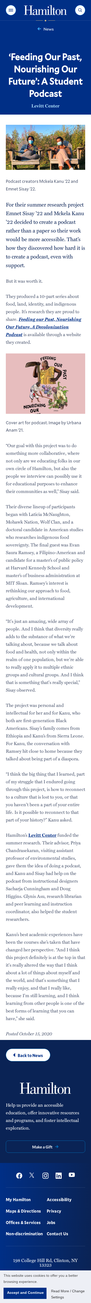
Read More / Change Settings (68, 1294)
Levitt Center (45, 105)
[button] (11, 10)
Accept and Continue (25, 1293)
